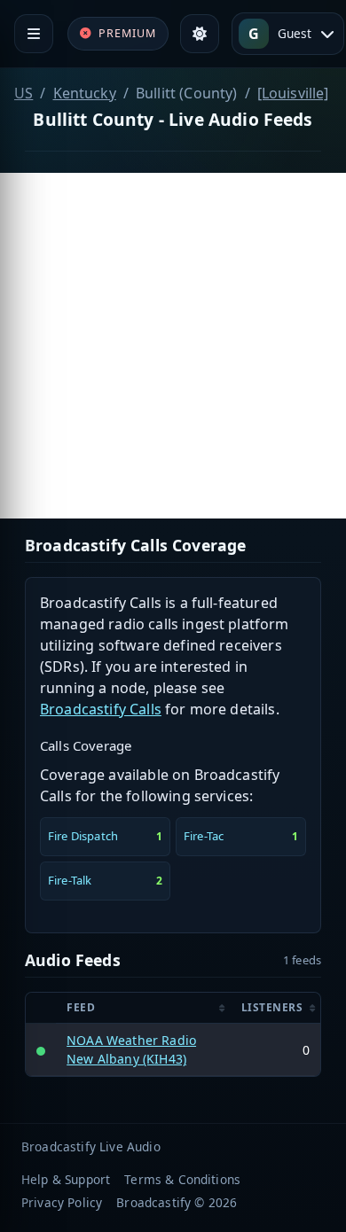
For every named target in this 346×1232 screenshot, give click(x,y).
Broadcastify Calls (100, 709)
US (23, 93)
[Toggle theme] (199, 33)
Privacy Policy (61, 1202)
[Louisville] (293, 93)
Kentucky (84, 93)
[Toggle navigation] (33, 33)
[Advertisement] (173, 346)
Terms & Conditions (182, 1179)
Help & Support (65, 1179)
